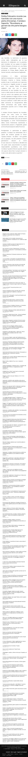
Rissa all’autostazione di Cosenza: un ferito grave (14, 661)
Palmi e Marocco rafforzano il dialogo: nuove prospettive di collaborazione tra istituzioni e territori (13, 613)
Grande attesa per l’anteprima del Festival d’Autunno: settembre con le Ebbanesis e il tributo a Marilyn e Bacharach (15, 393)
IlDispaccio (4, 754)
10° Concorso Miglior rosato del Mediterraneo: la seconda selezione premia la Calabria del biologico (14, 338)
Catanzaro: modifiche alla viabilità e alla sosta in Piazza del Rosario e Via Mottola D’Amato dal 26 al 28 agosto (14, 381)
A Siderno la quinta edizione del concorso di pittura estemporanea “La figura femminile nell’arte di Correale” (15, 676)
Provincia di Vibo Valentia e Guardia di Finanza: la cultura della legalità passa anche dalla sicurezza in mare (14, 503)
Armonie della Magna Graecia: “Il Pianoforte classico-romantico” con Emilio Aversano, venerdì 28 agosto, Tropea (14, 700)
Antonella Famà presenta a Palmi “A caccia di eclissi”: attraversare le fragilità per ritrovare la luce (14, 714)
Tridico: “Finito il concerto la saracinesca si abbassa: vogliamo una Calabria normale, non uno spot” (14, 729)
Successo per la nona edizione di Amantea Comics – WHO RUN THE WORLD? (14, 415)
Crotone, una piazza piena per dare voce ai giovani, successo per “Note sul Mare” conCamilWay (14, 657)
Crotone (6, 13)
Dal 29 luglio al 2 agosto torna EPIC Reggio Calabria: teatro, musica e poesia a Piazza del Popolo (18, 220)
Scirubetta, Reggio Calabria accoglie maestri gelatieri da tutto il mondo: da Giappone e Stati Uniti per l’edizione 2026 (13, 592)
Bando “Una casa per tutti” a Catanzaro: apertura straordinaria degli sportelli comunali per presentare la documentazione (14, 387)
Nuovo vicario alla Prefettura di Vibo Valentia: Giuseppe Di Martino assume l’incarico (13, 735)
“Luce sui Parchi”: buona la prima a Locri (12, 287)
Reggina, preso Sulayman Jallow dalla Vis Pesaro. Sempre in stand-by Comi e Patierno (14, 234)
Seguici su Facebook (22, 752)
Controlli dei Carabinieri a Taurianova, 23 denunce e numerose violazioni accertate (14, 476)
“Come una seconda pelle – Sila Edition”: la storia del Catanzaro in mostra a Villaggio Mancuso (14, 685)
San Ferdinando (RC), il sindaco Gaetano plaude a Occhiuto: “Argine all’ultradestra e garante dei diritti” (14, 515)
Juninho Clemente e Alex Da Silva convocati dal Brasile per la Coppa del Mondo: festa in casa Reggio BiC (14, 265)
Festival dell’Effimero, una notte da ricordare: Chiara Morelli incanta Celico (13, 628)
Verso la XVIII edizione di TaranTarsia (11, 649)
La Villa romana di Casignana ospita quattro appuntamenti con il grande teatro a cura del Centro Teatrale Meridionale (13, 666)
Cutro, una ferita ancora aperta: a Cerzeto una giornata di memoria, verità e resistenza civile (13, 724)
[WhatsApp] (15, 34)
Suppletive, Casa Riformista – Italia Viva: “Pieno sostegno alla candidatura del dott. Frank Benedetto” (14, 333)
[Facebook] (6, 34)
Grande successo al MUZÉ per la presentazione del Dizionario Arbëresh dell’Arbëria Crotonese (15, 576)
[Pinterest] (12, 34)
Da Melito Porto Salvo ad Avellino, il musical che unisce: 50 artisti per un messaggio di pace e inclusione (14, 557)
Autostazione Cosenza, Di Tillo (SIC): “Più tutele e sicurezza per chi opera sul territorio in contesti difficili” (14, 465)
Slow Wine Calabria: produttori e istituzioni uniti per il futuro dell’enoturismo (7, 172)
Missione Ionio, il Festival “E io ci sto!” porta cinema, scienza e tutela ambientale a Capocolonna (13, 623)
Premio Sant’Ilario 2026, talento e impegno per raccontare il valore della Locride (14, 526)
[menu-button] (4, 5)
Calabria (6, 10)
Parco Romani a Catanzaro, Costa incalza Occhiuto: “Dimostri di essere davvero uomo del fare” (14, 552)
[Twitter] (9, 34)
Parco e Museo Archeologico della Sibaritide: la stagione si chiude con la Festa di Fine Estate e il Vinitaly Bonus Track (14, 437)
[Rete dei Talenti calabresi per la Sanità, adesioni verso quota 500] (5, 192)
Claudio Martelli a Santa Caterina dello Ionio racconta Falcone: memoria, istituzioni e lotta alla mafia (14, 607)
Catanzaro (16, 754)
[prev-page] (2, 204)
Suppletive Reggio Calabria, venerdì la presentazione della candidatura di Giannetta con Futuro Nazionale (14, 521)
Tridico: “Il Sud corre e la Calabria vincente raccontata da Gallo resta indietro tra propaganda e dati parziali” (18, 199)
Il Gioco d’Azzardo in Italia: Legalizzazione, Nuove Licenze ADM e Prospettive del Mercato (14, 642)
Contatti (8, 752)
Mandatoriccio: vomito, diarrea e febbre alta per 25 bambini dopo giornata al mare (14, 357)
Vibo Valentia (8, 755)
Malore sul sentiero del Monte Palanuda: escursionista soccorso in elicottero (12, 633)
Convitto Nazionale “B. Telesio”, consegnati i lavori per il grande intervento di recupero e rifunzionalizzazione (14, 426)
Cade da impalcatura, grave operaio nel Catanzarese (15, 704)
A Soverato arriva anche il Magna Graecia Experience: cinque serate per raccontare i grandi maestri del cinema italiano (14, 432)
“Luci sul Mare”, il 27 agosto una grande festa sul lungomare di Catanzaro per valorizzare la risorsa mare (14, 260)
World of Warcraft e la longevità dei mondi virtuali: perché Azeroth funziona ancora (14, 637)
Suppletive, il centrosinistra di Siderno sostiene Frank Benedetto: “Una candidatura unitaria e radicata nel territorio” (14, 486)
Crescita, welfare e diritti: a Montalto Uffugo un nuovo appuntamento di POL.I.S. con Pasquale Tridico (13, 498)
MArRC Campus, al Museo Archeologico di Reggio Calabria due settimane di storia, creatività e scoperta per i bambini (14, 481)
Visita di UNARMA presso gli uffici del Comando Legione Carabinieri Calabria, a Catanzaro (14, 291)
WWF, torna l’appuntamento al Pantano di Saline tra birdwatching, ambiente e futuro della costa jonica (14, 537)
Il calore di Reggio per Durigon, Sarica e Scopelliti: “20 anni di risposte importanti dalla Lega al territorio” (17, 214)
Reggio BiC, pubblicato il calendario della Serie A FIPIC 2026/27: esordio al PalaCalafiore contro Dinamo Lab (14, 459)
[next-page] (4, 204)
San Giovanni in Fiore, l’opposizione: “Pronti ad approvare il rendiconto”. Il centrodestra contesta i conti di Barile (14, 249)
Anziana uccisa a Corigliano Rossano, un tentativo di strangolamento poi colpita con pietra (14, 306)
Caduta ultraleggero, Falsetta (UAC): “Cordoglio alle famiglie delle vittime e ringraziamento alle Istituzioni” (14, 367)
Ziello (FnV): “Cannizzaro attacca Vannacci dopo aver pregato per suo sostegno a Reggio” (14, 348)
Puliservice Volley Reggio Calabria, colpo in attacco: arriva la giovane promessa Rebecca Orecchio (15, 671)
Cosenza (20, 754)
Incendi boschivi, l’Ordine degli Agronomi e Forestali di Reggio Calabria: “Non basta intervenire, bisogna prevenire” (13, 531)
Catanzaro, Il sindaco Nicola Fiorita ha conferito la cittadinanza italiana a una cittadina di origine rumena (14, 453)
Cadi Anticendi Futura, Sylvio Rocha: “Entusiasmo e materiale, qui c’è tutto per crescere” (14, 353)
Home (2, 10)
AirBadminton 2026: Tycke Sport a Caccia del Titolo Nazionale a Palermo (13, 372)
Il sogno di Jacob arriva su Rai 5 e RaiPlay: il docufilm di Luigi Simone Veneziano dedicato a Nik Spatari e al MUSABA (14, 587)
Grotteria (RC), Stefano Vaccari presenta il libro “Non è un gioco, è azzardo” (13, 567)
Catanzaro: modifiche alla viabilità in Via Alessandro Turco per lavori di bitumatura (15, 411)
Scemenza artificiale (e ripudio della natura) (13, 680)
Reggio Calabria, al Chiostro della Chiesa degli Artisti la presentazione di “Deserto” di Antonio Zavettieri (14, 509)
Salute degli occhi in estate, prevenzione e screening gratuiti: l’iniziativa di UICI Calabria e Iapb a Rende (15, 239)
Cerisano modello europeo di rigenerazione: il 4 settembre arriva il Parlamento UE (14, 244)
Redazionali (5, 208)
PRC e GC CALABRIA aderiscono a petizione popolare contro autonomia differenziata (13, 618)
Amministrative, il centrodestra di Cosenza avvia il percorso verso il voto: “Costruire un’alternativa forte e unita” (14, 492)
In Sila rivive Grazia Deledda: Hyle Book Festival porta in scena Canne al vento (14, 562)
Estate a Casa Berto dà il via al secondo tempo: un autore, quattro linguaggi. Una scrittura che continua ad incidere (14, 709)
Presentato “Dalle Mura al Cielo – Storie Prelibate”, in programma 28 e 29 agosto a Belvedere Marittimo (14, 315)
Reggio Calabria (10, 754)
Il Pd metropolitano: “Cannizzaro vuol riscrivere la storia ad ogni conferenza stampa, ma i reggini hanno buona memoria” (14, 271)
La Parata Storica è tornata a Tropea (11, 645)
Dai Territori (7, 157)
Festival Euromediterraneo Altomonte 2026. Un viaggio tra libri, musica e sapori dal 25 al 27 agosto (14, 283)
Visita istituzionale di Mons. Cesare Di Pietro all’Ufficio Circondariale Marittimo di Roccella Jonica (13, 301)
